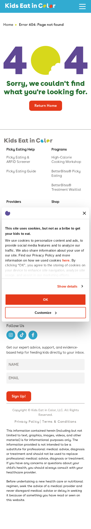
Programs (59, 149)
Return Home (45, 106)
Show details (67, 286)
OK (45, 299)
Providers (13, 202)
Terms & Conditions (59, 421)
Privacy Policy (27, 421)
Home (8, 25)
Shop (55, 202)
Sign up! (19, 396)
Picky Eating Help (20, 149)
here (66, 260)
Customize (43, 312)
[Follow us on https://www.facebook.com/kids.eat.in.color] (32, 335)
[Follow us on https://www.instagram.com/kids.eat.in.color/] (10, 335)
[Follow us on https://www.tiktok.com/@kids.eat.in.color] (21, 335)
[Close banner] (84, 213)
